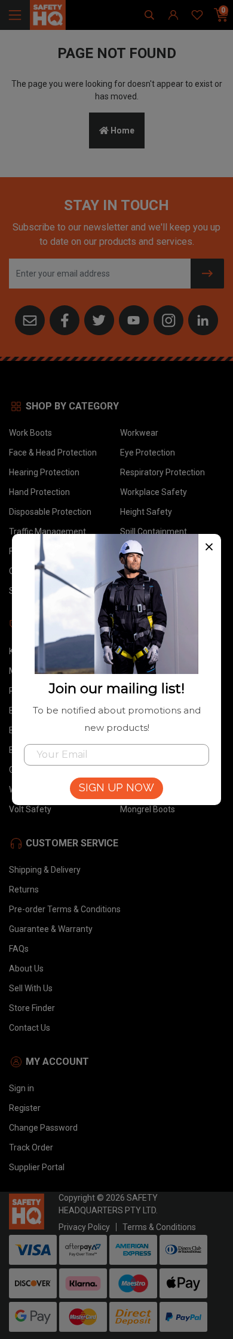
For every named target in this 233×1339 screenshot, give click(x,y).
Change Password (43, 1127)
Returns (24, 889)
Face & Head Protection (53, 452)
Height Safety (146, 512)
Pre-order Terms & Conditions (65, 909)
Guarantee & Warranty (51, 929)
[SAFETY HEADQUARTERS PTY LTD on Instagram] (168, 319)
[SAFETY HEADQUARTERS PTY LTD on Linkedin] (203, 319)
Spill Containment (153, 531)
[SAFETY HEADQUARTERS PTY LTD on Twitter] (99, 319)
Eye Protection (147, 452)
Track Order (31, 1147)
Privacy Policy (84, 1227)
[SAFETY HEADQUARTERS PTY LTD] (48, 14)
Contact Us (29, 1028)
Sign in (21, 1088)
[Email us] (30, 319)
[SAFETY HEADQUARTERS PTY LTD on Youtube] (134, 319)
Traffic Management (47, 531)
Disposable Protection (50, 512)
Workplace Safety (153, 492)
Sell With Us (31, 988)
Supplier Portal (37, 1167)
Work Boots (30, 433)
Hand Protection (39, 492)
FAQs (19, 949)
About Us (26, 968)
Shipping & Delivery (45, 870)
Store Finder (32, 1008)
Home (121, 130)
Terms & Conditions (159, 1227)
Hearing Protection (44, 472)
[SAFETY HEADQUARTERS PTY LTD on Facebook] (64, 319)
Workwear (139, 433)
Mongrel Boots (147, 809)
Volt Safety (30, 809)
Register (25, 1108)
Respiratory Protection (162, 472)
